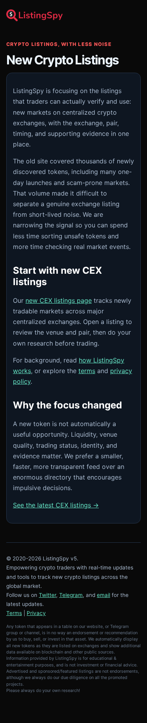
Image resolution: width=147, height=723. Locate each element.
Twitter (47, 595)
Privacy (36, 613)
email (103, 595)
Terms (14, 613)
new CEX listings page (58, 300)
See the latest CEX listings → (56, 505)
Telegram (71, 595)
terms (86, 371)
